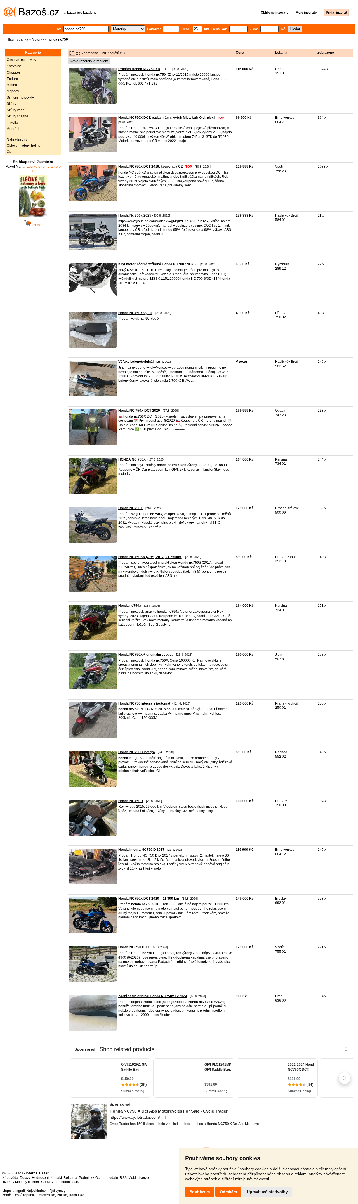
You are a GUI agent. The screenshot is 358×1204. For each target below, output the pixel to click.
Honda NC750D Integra (136, 752)
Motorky (38, 39)
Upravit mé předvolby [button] (267, 1191)
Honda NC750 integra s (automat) (144, 703)
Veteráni (13, 129)
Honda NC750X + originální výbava (145, 654)
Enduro (12, 79)
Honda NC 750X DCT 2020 (139, 411)
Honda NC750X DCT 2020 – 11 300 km (148, 898)
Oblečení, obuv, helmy (23, 146)
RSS (123, 1178)
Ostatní (12, 152)
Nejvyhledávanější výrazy (46, 1191)
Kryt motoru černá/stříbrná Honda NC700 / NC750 (157, 264)
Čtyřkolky (14, 66)
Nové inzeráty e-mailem (89, 61)
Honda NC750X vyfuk (135, 313)
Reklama (70, 1178)
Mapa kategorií (13, 1191)
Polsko (62, 1195)
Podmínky (86, 1178)
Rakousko (76, 1195)
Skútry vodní (16, 110)
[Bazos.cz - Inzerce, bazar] (31, 16)
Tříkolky (12, 122)
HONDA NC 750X (132, 459)
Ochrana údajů (106, 1178)
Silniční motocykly (20, 97)
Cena (240, 52)
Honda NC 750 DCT (133, 947)
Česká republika (25, 1195)
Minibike (13, 85)
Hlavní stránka (17, 39)
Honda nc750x (129, 606)
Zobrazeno (325, 52)
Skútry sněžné (17, 116)
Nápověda (10, 1178)
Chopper (13, 72)
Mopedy (13, 91)
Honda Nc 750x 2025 (134, 215)
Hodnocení (40, 1178)
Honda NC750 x (130, 801)
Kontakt (56, 1178)
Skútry (11, 104)
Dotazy (25, 1178)
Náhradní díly (17, 139)
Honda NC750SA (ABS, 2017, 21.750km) (150, 557)
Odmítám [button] (228, 1191)
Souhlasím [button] (200, 1191)
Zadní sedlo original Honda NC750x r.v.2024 (152, 996)
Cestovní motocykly (21, 60)
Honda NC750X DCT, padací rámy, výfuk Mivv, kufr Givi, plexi (166, 118)
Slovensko (47, 1195)
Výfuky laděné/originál (136, 362)
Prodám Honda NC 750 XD (139, 69)
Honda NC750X (130, 508)
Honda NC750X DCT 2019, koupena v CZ (150, 167)
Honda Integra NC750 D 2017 (141, 850)
